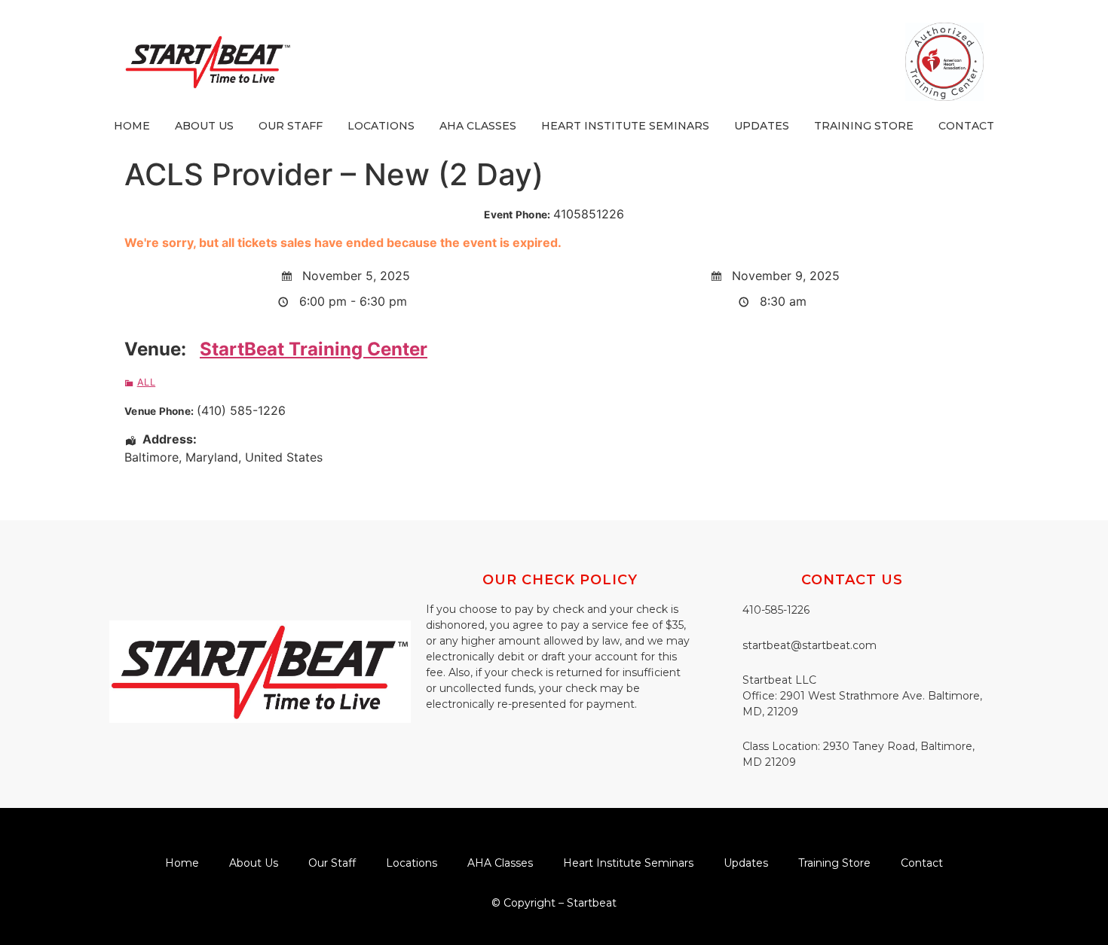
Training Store (864, 126)
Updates (761, 126)
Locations (381, 126)
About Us (204, 126)
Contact (966, 126)
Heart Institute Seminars (625, 126)
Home (132, 126)
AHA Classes (477, 126)
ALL (146, 382)
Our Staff (291, 126)
